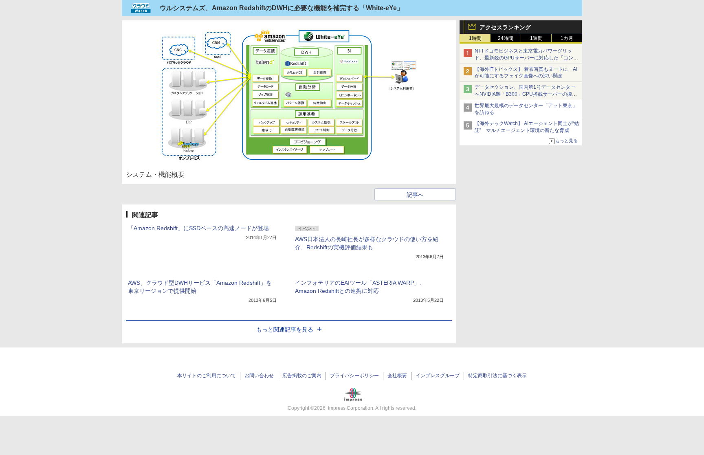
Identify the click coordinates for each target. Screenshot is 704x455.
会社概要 (397, 375)
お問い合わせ (259, 375)
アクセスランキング (505, 27)
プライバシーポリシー (354, 375)
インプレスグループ (438, 375)
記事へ (415, 194)
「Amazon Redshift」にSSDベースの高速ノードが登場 (198, 228)
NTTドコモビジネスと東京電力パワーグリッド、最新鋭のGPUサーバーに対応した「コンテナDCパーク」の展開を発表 (526, 58)
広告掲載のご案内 (301, 375)
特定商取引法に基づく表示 (497, 375)
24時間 (505, 38)
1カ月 (567, 38)
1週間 (536, 38)
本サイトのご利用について (206, 375)
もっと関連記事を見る (284, 329)
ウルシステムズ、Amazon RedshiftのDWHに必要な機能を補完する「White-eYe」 (281, 7)
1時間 (475, 38)
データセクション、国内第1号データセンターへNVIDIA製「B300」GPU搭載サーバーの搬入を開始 (526, 94)
